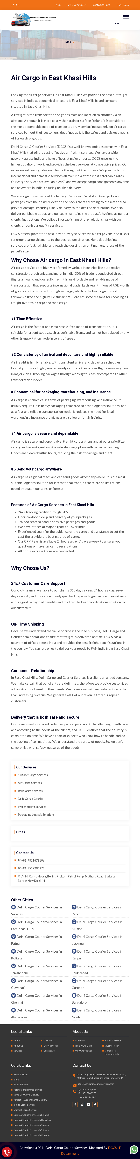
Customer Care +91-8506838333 (98, 5)
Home (67, 41)
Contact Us (49, 1050)
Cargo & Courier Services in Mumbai (32, 1114)
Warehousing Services (32, 806)
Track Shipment (21, 1084)
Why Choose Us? (83, 1050)
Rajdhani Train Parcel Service (28, 1089)
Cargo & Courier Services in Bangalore (32, 1120)
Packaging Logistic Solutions (36, 814)
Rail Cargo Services (30, 791)
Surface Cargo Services (33, 775)
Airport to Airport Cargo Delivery (30, 1099)
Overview (80, 1040)
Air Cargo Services (30, 783)
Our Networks (51, 1045)
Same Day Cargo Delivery (26, 1094)
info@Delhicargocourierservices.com (96, 1083)
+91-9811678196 (33, 860)
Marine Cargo (27, 4)
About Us (18, 1045)
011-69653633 (87, 1096)
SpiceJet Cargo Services (25, 1110)
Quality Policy (112, 1045)
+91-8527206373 (59, 5)
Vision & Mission (113, 1040)
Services (18, 1050)
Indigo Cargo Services (24, 1104)
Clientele (48, 1040)
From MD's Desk (83, 1045)
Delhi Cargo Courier (31, 798)
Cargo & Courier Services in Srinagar (32, 1130)
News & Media (21, 1074)
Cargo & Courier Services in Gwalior (31, 1125)
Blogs (16, 1079)
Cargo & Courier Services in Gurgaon (32, 1135)
